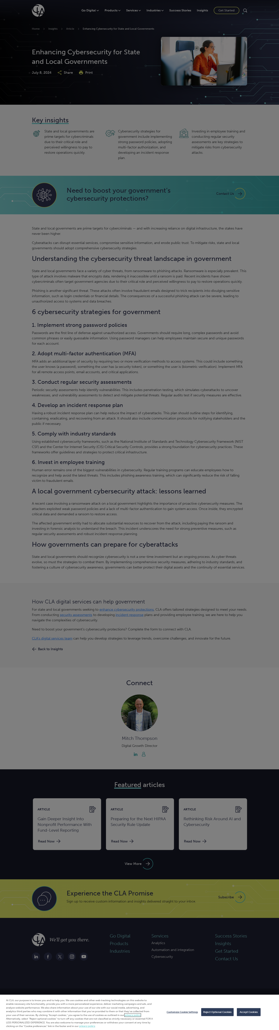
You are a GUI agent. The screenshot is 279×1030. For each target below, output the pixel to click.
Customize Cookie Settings (182, 1012)
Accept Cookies (249, 1012)
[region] (139, 1012)
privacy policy (133, 1015)
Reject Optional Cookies (217, 1012)
